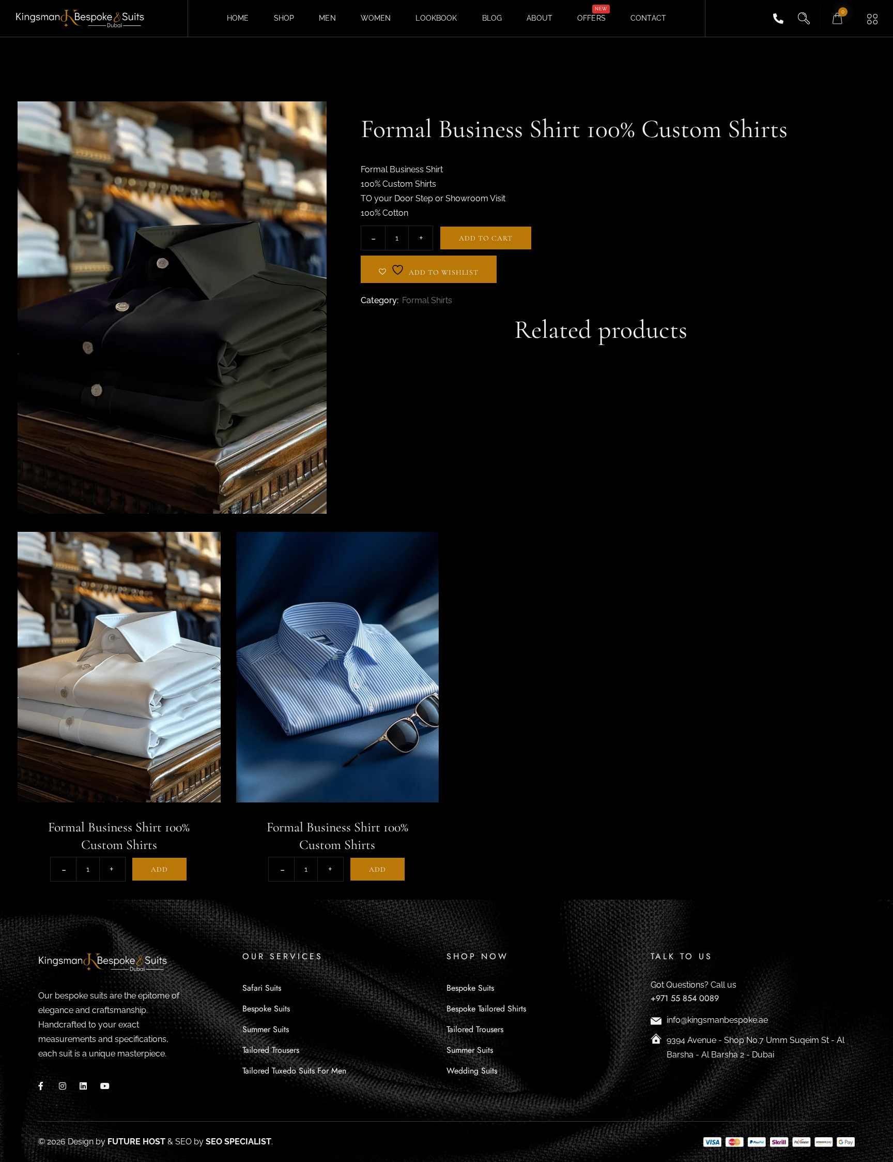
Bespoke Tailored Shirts (486, 1009)
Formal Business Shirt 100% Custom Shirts (119, 836)
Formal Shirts (427, 300)
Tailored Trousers (270, 1050)
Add (159, 869)
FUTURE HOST (136, 1141)
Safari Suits (261, 988)
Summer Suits (265, 1029)
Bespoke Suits (266, 1009)
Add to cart (486, 238)
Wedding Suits (471, 1071)
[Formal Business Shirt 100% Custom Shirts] (119, 667)
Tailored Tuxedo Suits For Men (294, 1071)
